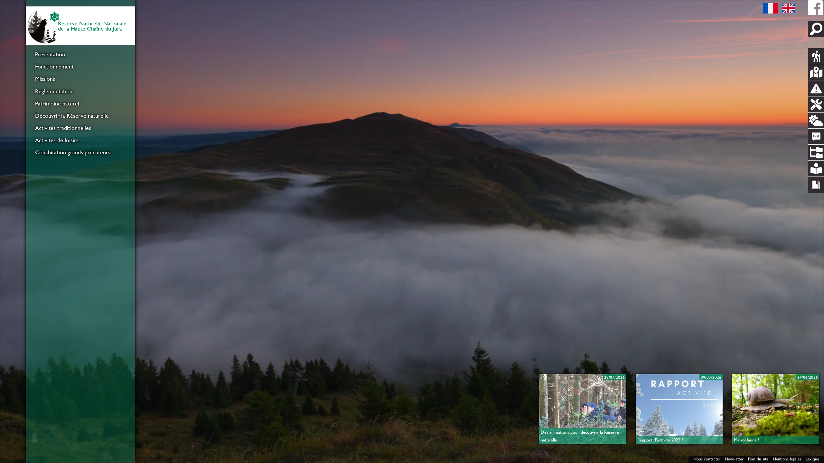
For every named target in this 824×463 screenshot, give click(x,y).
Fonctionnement (54, 66)
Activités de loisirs (57, 140)
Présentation (50, 54)
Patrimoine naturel (57, 103)
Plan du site (758, 459)
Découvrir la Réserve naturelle (72, 116)
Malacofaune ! (746, 439)
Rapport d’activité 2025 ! (660, 439)
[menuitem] (80, 54)
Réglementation (53, 91)
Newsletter (734, 459)
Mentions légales (787, 459)
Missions (45, 79)
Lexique (812, 459)
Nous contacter (706, 459)
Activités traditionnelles (63, 128)
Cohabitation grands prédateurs (72, 152)
